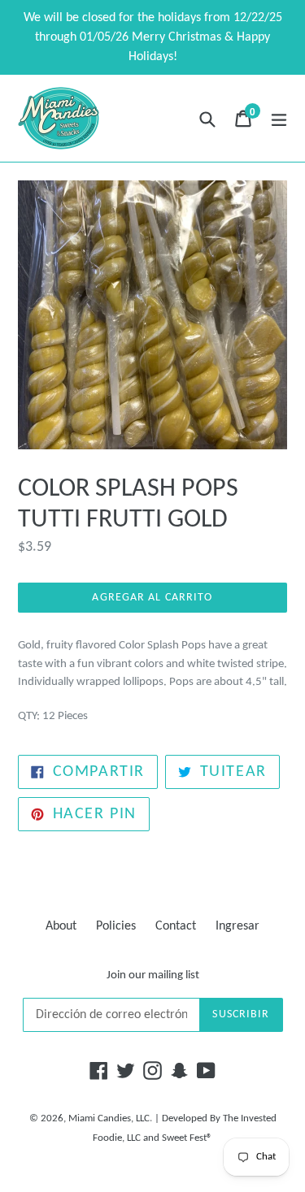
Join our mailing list (153, 975)
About (61, 926)
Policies (116, 926)
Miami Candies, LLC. (110, 1118)
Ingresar (237, 926)
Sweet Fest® (187, 1138)
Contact (175, 926)
